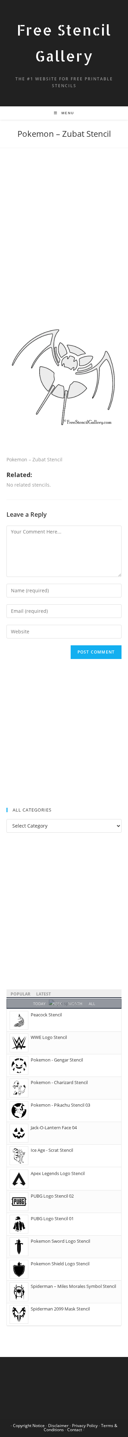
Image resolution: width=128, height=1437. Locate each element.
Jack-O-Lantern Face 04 (54, 1127)
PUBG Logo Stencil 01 (52, 1218)
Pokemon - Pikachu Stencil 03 (60, 1105)
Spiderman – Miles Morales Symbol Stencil (73, 1286)
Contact (74, 1430)
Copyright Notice (29, 1425)
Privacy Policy (85, 1425)
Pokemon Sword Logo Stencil (60, 1241)
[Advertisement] (64, 232)
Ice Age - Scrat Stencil (52, 1150)
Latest (43, 994)
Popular (20, 994)
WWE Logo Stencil (49, 1037)
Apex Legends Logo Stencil (58, 1173)
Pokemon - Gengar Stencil (57, 1060)
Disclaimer (58, 1425)
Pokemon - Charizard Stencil (59, 1082)
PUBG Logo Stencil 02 (52, 1196)
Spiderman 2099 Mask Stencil (60, 1309)
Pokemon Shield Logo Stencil (60, 1264)
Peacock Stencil (46, 1015)
